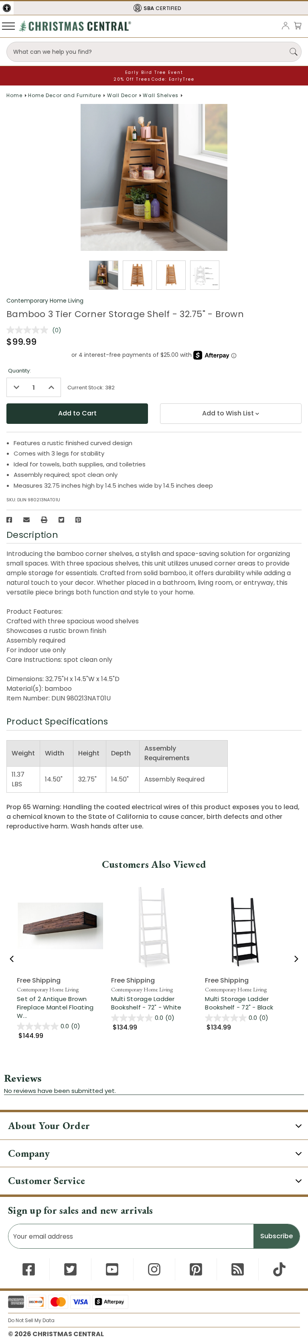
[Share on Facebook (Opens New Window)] (9, 520)
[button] (7, 8)
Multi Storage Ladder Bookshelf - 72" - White (146, 1003)
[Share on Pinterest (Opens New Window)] (78, 520)
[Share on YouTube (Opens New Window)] (112, 1269)
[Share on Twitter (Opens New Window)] (61, 520)
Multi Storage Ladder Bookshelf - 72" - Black (239, 1003)
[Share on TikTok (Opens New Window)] (279, 1269)
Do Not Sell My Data (31, 1320)
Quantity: (19, 370)
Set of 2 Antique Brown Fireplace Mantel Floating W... (60, 1007)
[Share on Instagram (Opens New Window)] (154, 1269)
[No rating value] (29, 330)
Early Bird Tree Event (154, 72)
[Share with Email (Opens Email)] (26, 520)
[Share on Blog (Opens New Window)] (238, 1269)
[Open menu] (8, 25)
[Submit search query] (293, 51)
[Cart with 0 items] (298, 25)
